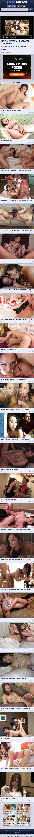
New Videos (21, 6)
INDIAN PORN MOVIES (12, 836)
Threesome (22, 47)
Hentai (5, 49)
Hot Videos (11, 6)
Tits (15, 47)
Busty (5, 47)
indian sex (14, 834)
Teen (10, 47)
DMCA (17, 832)
